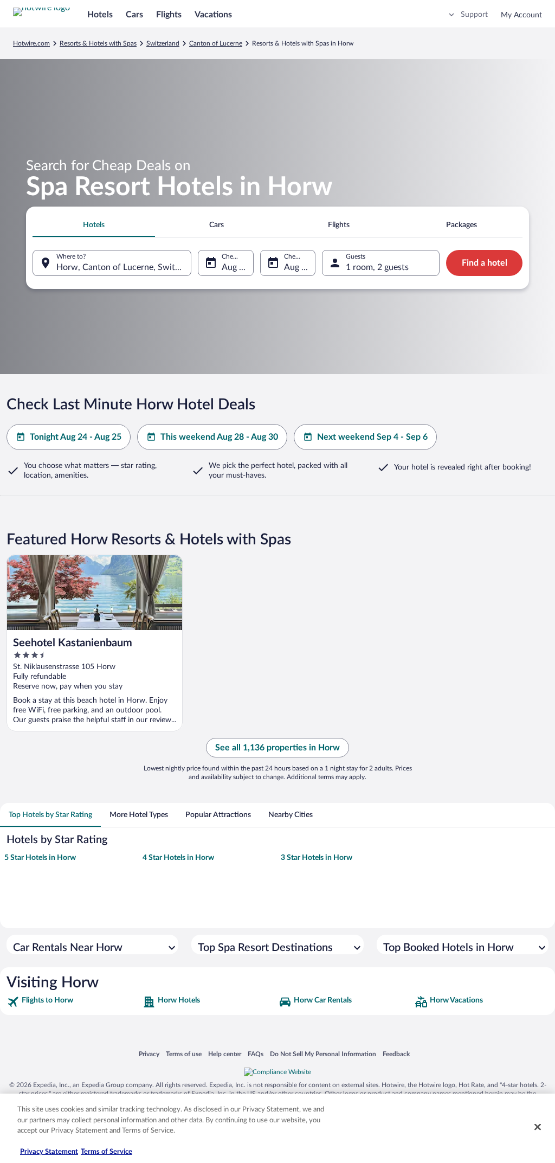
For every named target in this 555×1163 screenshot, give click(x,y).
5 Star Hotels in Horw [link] (40, 858)
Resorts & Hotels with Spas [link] (98, 43)
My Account (521, 15)
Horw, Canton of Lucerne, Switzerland (123, 267)
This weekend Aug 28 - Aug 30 (219, 437)
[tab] (94, 225)
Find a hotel (484, 263)
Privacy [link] (149, 1053)
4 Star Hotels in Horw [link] (178, 858)
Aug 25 (297, 267)
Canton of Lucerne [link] (215, 43)
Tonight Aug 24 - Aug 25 (75, 437)
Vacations (213, 14)
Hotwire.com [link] (31, 43)
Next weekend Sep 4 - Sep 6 (372, 437)
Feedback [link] (396, 1053)
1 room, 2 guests (377, 267)
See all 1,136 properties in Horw (277, 747)
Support (474, 14)
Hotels (100, 14)
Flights (169, 14)
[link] (73, 1001)
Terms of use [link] (184, 1053)
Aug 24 (235, 267)
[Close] (538, 1127)
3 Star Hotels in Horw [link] (316, 858)
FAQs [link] (255, 1053)
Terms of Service (106, 1151)
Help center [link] (224, 1053)
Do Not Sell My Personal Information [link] (323, 1053)
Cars (134, 14)
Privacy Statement (49, 1151)
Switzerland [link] (162, 43)
